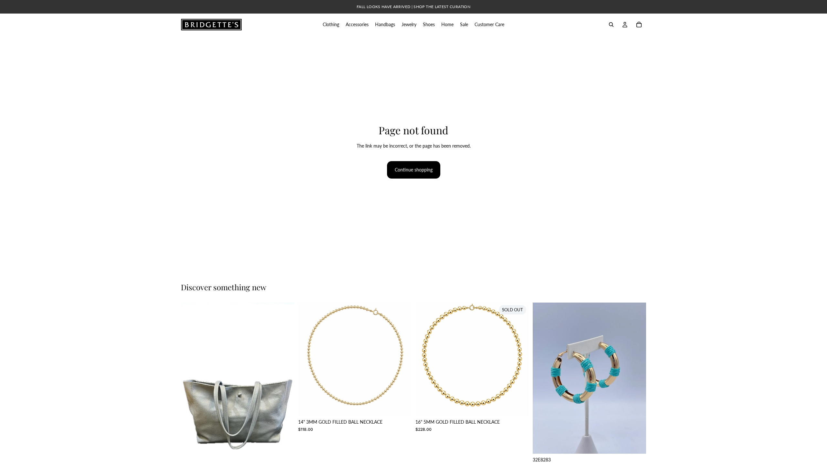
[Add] (401, 406)
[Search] (611, 24)
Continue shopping (414, 169)
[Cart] (639, 24)
